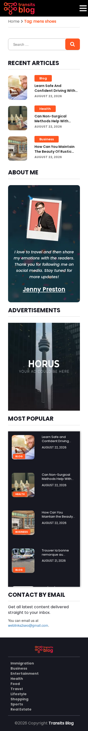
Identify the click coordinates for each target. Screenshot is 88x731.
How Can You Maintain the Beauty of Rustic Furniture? (54, 151)
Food (15, 683)
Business (46, 139)
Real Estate (21, 709)
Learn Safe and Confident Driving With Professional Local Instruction (54, 93)
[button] (83, 8)
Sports (17, 704)
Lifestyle (19, 694)
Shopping (19, 699)
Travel (17, 688)
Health (45, 108)
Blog (43, 78)
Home (14, 21)
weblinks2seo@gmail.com (28, 625)
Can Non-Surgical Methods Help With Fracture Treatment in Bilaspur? (54, 123)
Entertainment (25, 673)
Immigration (22, 663)
